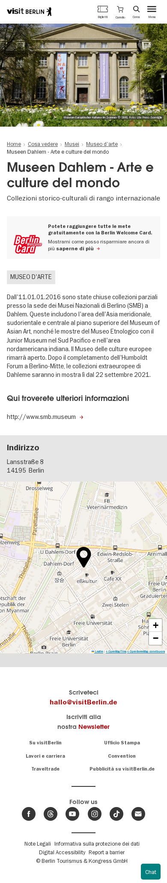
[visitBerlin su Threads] (50, 814)
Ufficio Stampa (122, 743)
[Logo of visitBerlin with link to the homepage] (29, 11)
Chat (150, 871)
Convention (122, 756)
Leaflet (98, 651)
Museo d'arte (31, 277)
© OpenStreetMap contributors (146, 651)
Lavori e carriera (45, 756)
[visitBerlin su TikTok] (116, 814)
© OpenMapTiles (116, 651)
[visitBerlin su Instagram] (94, 814)
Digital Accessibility (62, 852)
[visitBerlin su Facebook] (29, 814)
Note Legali (37, 843)
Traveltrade (45, 769)
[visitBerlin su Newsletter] (138, 814)
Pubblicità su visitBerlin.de (122, 769)
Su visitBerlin (45, 743)
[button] (120, 11)
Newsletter (94, 726)
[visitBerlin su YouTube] (72, 814)
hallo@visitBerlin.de (83, 702)
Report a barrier (107, 852)
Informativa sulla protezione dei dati (97, 843)
